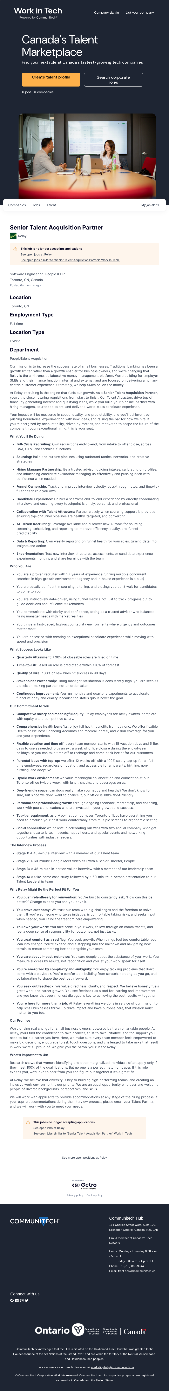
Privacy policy (75, 1195)
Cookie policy (94, 1195)
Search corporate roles (113, 80)
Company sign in (106, 12)
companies (17, 205)
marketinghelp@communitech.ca (112, 1367)
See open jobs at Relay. (37, 254)
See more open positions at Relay (84, 1157)
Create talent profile (51, 77)
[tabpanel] (84, 736)
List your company (140, 12)
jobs (36, 205)
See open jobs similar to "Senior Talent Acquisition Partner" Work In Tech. (70, 260)
